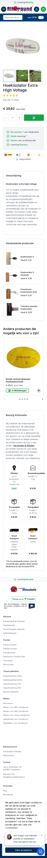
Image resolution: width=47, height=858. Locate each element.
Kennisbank (8, 794)
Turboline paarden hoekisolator (28, 307)
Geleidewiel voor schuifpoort (15, 719)
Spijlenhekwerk (9, 633)
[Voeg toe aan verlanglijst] (38, 390)
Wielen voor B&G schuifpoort (15, 711)
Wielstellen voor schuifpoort (15, 723)
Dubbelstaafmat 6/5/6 (12, 676)
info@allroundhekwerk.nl (14, 777)
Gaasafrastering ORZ (12, 688)
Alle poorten (8, 664)
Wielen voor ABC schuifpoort (15, 707)
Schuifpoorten (9, 652)
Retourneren (8, 755)
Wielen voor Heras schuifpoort (16, 715)
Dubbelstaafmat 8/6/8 (12, 680)
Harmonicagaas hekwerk (14, 629)
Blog (5, 791)
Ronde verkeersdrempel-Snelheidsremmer (18, 380)
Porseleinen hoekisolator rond (28, 290)
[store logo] (20, 9)
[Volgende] (42, 399)
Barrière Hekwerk (10, 692)
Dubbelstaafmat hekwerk (14, 621)
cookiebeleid (11, 827)
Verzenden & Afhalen (23, 445)
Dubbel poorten (10, 649)
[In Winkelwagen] (34, 118)
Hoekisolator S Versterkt (27, 273)
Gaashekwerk (9, 625)
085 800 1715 (9, 774)
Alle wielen (7, 703)
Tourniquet (8, 660)
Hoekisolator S (27, 257)
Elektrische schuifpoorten (14, 656)
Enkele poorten (9, 645)
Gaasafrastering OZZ (12, 684)
